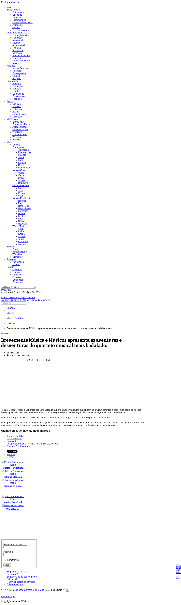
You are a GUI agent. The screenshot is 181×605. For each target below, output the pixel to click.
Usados (16, 91)
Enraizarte (12, 441)
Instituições (18, 262)
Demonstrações (20, 129)
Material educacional (18, 44)
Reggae (22, 193)
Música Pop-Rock (21, 198)
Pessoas (16, 83)
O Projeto (17, 269)
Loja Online (18, 94)
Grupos (16, 76)
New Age (22, 224)
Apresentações (20, 127)
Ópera (21, 173)
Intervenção (24, 167)
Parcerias (11, 259)
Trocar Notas (13, 9)
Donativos (17, 274)
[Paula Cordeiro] (64, 589)
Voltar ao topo (8, 596)
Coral (21, 165)
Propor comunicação (19, 112)
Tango (21, 239)
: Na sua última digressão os (25, 300)
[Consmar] (27, 589)
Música (10, 142)
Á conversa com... (21, 30)
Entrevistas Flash (21, 124)
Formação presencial (17, 39)
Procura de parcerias (17, 51)
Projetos (16, 48)
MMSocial (17, 117)
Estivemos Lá (19, 109)
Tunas (21, 157)
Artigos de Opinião (17, 26)
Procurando (13, 81)
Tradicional (23, 150)
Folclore (22, 155)
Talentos (16, 71)
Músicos (11, 66)
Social (10, 101)
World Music (18, 226)
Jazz (20, 190)
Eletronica (23, 211)
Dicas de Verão (14, 438)
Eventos (16, 106)
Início (9, 7)
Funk (20, 218)
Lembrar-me (13, 560)
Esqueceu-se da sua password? (17, 572)
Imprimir (11, 454)
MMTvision (12, 119)
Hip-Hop (22, 201)
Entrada (11, 308)
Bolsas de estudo (21, 55)
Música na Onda (20, 185)
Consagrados (19, 73)
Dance (21, 213)
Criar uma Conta (15, 584)
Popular (22, 162)
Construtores (18, 96)
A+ (2, 333)
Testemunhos (19, 20)
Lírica (21, 178)
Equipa (16, 272)
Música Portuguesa (18, 146)
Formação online (20, 35)
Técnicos (17, 99)
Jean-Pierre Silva (15, 436)
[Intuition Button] (67, 589)
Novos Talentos (20, 68)
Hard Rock (23, 206)
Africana (22, 244)
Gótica (21, 221)
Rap (20, 203)
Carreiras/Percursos (22, 22)
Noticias (16, 104)
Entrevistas (18, 12)
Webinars (17, 137)
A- (7, 333)
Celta (20, 229)
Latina (21, 231)
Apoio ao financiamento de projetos (21, 60)
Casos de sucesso (17, 16)
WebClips (17, 132)
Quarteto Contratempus (18, 446)
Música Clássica (20, 170)
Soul (20, 195)
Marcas (16, 264)
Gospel (21, 234)
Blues (21, 188)
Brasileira (23, 241)
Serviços (16, 88)
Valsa (21, 175)
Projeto (10, 267)
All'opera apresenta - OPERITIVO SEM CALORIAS (32, 443)
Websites (17, 254)
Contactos (17, 282)
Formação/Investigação (18, 32)
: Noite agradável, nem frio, (18, 297)
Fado (20, 160)
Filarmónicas (24, 152)
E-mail (10, 457)
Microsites (17, 257)
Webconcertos (19, 134)
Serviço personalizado (19, 250)
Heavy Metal (24, 208)
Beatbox (22, 216)
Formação (17, 86)
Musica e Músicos (10, 2)
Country (22, 236)
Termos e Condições (17, 278)
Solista (21, 180)
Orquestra (23, 183)
